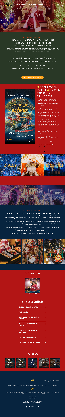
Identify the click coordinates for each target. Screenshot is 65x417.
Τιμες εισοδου (23, 312)
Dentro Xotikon (23, 414)
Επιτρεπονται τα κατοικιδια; (27, 337)
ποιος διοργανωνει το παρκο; (28, 307)
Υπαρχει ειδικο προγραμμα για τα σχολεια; (29, 324)
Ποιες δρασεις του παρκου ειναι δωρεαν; (29, 318)
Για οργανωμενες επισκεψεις (36, 401)
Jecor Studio (42, 414)
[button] (32, 307)
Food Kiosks (5, 260)
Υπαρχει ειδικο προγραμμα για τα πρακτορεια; (29, 331)
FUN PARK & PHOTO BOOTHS (53, 260)
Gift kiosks (27, 260)
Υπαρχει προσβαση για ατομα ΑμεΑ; (29, 342)
